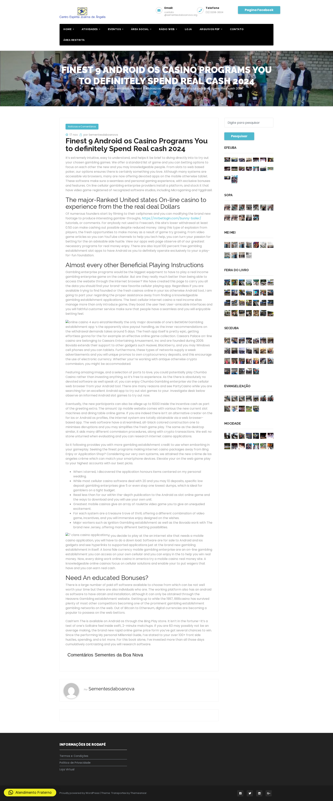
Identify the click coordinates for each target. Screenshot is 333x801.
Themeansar (138, 793)
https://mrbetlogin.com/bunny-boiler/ (171, 218)
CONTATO (237, 29)
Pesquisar (239, 136)
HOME (67, 29)
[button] (30, 792)
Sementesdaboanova (111, 689)
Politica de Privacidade (75, 763)
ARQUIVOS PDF (210, 29)
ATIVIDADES (90, 29)
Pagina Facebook (259, 10)
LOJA (188, 29)
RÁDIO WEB (167, 29)
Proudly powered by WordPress (80, 793)
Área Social (140, 29)
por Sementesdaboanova (100, 135)
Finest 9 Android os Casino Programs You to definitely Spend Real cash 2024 (188, 88)
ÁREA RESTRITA (74, 40)
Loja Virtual (67, 769)
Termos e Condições (74, 756)
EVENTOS (115, 29)
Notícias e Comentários (112, 88)
